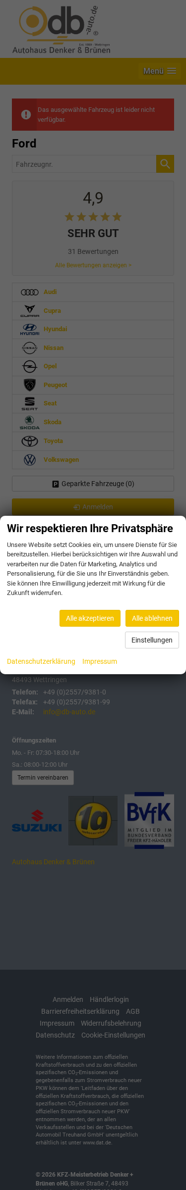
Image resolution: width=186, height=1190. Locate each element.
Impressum (99, 661)
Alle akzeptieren (90, 618)
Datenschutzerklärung (41, 661)
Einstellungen (152, 640)
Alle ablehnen (152, 618)
